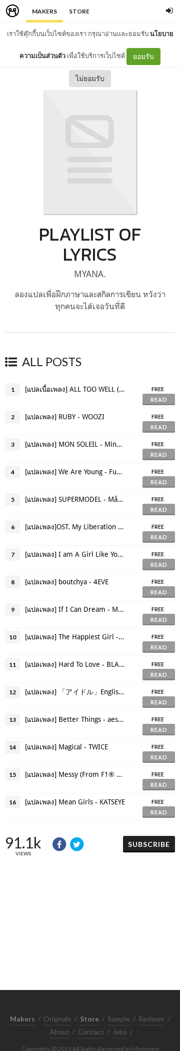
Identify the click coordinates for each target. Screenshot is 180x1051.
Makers (44, 11)
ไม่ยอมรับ (90, 78)
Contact (91, 1031)
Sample (119, 1018)
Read (159, 399)
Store (79, 11)
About (60, 1031)
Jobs (119, 1031)
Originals (58, 1018)
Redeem (151, 1018)
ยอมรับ (143, 56)
